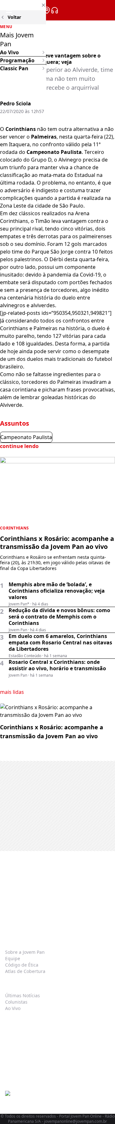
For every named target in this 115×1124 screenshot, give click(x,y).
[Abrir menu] (9, 10)
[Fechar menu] (23, 5)
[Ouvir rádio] (54, 10)
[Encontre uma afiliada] (47, 10)
